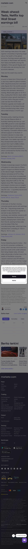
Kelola (14, 280)
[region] (14, 274)
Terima (14, 276)
